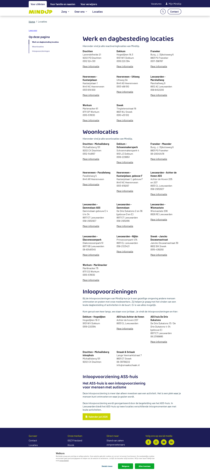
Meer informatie (91, 66)
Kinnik (71, 445)
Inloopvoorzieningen (41, 51)
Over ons (79, 11)
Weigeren (125, 466)
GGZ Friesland (75, 440)
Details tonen (107, 466)
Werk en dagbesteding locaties (45, 42)
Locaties (97, 11)
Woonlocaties (38, 46)
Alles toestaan (144, 466)
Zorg (64, 11)
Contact (33, 440)
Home (32, 21)
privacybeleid (64, 460)
